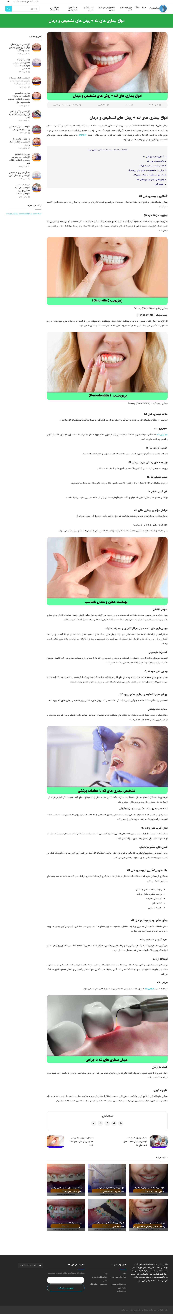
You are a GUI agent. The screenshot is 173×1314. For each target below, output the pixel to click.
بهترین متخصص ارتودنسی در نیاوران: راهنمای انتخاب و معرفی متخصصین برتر (19, 97)
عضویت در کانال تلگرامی (28, 1265)
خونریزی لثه (162, 434)
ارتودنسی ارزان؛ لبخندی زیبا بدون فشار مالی (19, 128)
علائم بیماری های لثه (156, 161)
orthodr (82, 135)
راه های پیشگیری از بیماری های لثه (149, 175)
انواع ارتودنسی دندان (118, 1277)
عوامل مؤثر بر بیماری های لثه (152, 165)
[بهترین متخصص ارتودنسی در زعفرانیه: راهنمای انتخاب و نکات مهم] (36, 157)
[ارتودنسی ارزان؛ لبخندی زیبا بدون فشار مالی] (36, 130)
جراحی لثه (149, 988)
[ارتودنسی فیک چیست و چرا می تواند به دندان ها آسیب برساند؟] (36, 81)
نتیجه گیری (160, 184)
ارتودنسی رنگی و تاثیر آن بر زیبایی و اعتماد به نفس (19, 114)
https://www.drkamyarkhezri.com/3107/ (23, 213)
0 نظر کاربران (102, 105)
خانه (124, 1273)
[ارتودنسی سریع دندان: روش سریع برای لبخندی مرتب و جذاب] (36, 47)
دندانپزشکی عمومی (119, 1284)
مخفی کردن (92, 149)
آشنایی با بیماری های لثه (154, 156)
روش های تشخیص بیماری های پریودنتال (147, 170)
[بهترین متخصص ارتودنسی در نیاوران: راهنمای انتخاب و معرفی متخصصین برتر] (36, 96)
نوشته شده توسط (65, 105)
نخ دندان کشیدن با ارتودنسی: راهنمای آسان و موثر (19, 142)
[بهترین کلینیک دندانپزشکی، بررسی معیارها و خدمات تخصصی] (36, 63)
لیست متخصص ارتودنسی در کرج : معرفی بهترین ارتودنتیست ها (22, 189)
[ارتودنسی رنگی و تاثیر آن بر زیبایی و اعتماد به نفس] (36, 114)
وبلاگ (105, 1273)
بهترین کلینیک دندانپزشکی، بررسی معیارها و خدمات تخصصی (21, 64)
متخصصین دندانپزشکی (98, 1284)
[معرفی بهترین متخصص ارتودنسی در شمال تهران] (36, 175)
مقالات (128, 105)
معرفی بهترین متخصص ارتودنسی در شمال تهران (19, 174)
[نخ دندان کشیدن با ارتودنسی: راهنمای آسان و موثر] (36, 142)
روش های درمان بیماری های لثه (151, 179)
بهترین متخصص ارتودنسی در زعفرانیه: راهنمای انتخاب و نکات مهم (19, 158)
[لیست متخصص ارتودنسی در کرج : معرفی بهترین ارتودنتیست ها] (36, 188)
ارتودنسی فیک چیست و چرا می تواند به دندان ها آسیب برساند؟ (19, 80)
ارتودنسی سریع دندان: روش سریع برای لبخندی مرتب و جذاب (19, 47)
